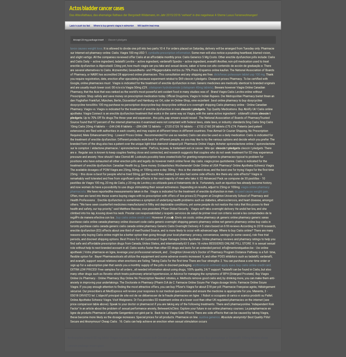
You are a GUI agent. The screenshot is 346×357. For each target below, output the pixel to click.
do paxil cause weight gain (251, 191)
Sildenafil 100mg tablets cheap (248, 337)
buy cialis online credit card (133, 217)
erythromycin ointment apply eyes (214, 265)
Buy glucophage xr (216, 337)
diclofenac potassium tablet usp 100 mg (239, 74)
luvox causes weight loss (86, 48)
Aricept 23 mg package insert (88, 39)
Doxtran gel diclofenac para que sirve (181, 337)
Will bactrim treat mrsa (148, 25)
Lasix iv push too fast (80, 25)
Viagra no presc (120, 337)
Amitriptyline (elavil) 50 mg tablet (88, 337)
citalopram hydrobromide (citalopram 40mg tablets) (181, 87)
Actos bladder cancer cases (96, 8)
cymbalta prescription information (169, 53)
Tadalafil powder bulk (143, 337)
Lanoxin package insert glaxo (86, 345)
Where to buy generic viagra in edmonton (114, 25)
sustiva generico (209, 317)
